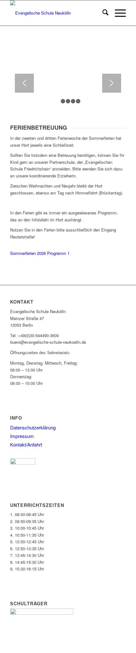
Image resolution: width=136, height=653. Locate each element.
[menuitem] (102, 13)
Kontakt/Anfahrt (26, 444)
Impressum (22, 436)
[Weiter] (111, 83)
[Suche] (102, 13)
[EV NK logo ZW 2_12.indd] (56, 13)
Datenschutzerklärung (33, 427)
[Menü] (117, 13)
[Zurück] (24, 83)
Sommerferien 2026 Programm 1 (40, 253)
